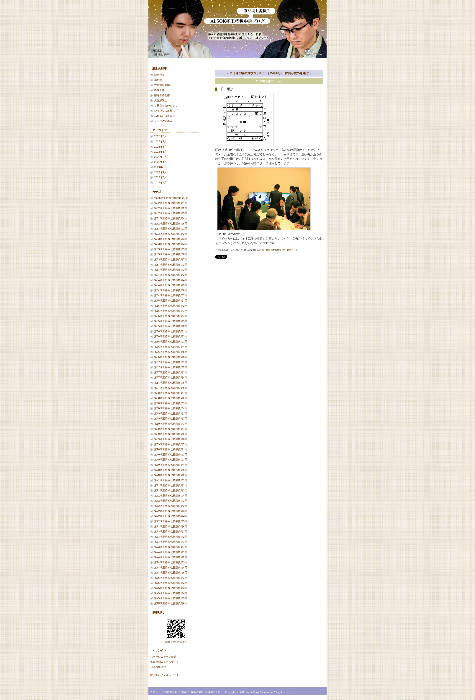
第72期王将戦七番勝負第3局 (170, 511)
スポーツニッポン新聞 (163, 656)
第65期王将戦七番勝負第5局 (170, 321)
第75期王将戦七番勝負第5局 (170, 598)
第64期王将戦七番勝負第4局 (170, 280)
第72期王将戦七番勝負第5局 (170, 521)
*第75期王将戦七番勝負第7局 (171, 197)
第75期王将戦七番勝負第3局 (170, 587)
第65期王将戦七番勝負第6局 (170, 326)
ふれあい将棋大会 (164, 115)
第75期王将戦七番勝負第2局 (170, 582)
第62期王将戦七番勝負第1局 (170, 202)
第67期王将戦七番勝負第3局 (170, 372)
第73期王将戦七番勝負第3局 (170, 541)
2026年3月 (160, 136)
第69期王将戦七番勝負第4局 (170, 428)
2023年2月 (160, 182)
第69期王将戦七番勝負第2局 (170, 418)
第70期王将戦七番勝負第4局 (170, 464)
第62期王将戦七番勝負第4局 (170, 218)
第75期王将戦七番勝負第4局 (170, 593)
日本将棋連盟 (158, 666)
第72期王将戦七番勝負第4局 (170, 516)
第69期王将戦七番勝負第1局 (170, 413)
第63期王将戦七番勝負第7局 (170, 259)
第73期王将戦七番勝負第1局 (170, 531)
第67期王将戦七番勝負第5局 (170, 382)
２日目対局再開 (163, 120)
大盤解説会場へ (163, 84)
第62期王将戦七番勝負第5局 (170, 223)
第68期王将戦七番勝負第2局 (170, 398)
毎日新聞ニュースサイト (164, 661)
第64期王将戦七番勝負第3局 (170, 274)
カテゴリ (158, 191)
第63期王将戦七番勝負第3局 (170, 238)
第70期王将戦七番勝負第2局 (170, 454)
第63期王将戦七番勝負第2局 (170, 233)
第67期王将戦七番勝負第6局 (170, 387)
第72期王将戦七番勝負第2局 (170, 505)
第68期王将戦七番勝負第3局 (170, 403)
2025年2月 (160, 156)
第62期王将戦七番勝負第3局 (170, 213)
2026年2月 (160, 141)
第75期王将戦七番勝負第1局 (170, 577)
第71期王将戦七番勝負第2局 (170, 485)
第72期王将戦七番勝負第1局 (170, 500)
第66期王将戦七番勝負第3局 (170, 341)
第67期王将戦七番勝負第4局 (170, 377)
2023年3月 (160, 177)
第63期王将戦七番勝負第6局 (170, 254)
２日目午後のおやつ (166, 105)
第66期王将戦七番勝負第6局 (170, 356)
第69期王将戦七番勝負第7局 (170, 444)
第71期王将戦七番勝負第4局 (170, 495)
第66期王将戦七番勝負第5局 (170, 351)
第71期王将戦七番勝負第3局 (170, 490)
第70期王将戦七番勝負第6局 (170, 474)
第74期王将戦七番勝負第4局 (170, 567)
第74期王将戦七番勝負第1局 (170, 552)
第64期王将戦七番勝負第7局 (170, 295)
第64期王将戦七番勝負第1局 (170, 264)
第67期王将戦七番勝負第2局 (170, 367)
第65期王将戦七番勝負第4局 (170, 315)
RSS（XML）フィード (166, 675)
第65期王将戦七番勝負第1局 (170, 300)
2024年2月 (160, 167)
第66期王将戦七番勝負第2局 (170, 336)
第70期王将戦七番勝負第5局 (170, 469)
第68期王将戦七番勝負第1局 (170, 392)
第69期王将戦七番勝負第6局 (170, 439)
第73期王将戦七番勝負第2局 (170, 536)
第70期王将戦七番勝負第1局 (170, 449)
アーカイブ (159, 130)
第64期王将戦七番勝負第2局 (170, 269)
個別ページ (292, 250)
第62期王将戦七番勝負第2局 (170, 208)
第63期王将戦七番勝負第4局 (170, 244)
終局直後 (159, 90)
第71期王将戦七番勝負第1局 (170, 480)
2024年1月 (160, 172)
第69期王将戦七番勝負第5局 (170, 433)
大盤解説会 (160, 100)
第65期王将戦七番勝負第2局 (170, 305)
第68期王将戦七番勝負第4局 (170, 408)
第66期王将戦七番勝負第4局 (170, 346)
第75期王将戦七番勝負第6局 (170, 603)
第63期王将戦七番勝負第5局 (170, 249)
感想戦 (158, 79)
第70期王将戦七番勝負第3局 (170, 459)
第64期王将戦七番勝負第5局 (170, 285)
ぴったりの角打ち (164, 110)
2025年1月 (160, 161)
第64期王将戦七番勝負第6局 (170, 290)
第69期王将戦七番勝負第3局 (170, 423)
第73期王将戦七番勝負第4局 (170, 546)
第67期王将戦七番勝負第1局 (170, 362)
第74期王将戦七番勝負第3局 (170, 562)
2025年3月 (160, 151)
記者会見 (159, 74)
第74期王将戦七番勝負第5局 (170, 572)
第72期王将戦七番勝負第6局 (170, 526)
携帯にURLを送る (177, 642)
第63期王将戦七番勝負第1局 (170, 228)
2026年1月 (160, 146)
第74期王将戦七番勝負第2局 (170, 557)
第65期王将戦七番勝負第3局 (170, 310)
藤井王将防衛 (162, 95)
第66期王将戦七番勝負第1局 (170, 331)
